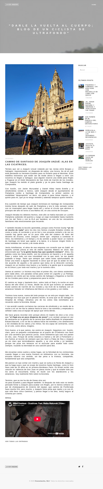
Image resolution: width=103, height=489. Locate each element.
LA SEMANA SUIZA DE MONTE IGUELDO (90, 158)
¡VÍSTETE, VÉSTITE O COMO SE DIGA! (89, 146)
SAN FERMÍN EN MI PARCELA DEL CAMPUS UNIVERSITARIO (91, 120)
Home (94, 4)
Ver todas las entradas (16, 441)
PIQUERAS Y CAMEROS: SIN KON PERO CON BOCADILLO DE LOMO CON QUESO (91, 90)
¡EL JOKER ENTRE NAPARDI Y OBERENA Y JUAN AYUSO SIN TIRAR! (90, 106)
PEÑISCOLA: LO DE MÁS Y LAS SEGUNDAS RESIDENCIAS (91, 134)
